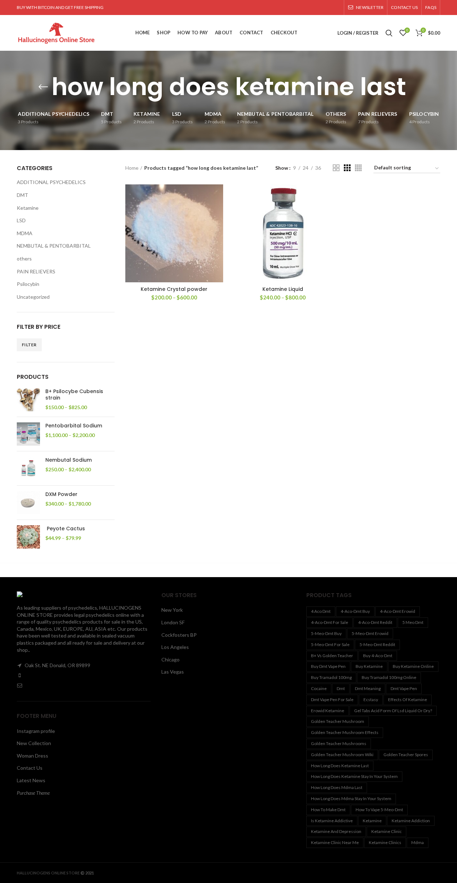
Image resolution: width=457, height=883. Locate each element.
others (24, 259)
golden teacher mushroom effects (344, 732)
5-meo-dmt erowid (370, 633)
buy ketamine (369, 666)
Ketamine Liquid (282, 289)
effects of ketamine (407, 699)
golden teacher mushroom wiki (342, 754)
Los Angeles (175, 647)
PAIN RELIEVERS (36, 271)
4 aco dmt (321, 611)
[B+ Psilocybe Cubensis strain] (28, 399)
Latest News (31, 780)
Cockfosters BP (179, 635)
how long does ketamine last (340, 765)
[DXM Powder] (28, 502)
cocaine (319, 688)
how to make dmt (328, 809)
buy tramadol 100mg (331, 677)
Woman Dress (32, 756)
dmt (341, 688)
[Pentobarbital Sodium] (28, 434)
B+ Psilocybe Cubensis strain (74, 394)
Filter (29, 344)
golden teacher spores (405, 754)
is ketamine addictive (332, 820)
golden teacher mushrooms (338, 743)
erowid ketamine (327, 710)
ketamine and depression (336, 831)
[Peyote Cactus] (28, 537)
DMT (22, 195)
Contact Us (29, 768)
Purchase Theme (33, 793)
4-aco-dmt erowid (397, 611)
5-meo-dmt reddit (377, 644)
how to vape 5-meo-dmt (379, 809)
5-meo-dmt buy (326, 633)
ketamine (372, 820)
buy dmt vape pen (328, 666)
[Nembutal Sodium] (28, 468)
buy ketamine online (413, 666)
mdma (417, 842)
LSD (21, 220)
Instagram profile (36, 731)
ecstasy (370, 699)
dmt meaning (368, 688)
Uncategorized (33, 297)
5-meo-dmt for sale (330, 644)
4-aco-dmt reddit (375, 622)
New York (172, 610)
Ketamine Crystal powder (174, 289)
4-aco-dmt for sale (329, 622)
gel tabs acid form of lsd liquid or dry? (393, 710)
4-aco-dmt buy (355, 611)
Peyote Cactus (65, 528)
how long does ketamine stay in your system (354, 776)
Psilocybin (28, 284)
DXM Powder (61, 494)
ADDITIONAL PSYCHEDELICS (51, 182)
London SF (173, 622)
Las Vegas (172, 672)
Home (132, 168)
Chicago (170, 659)
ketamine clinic (386, 831)
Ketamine (28, 208)
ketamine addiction (411, 820)
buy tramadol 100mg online (389, 677)
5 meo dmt (412, 622)
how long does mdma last (336, 787)
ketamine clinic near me (335, 842)
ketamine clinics (385, 842)
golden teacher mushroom (337, 721)
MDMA (24, 233)
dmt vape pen (404, 688)
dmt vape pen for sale (332, 699)
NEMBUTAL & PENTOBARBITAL (54, 246)
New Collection (34, 743)
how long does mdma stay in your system (351, 798)
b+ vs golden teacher (332, 655)
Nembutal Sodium (68, 460)
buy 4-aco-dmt (377, 655)
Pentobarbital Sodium (73, 425)
